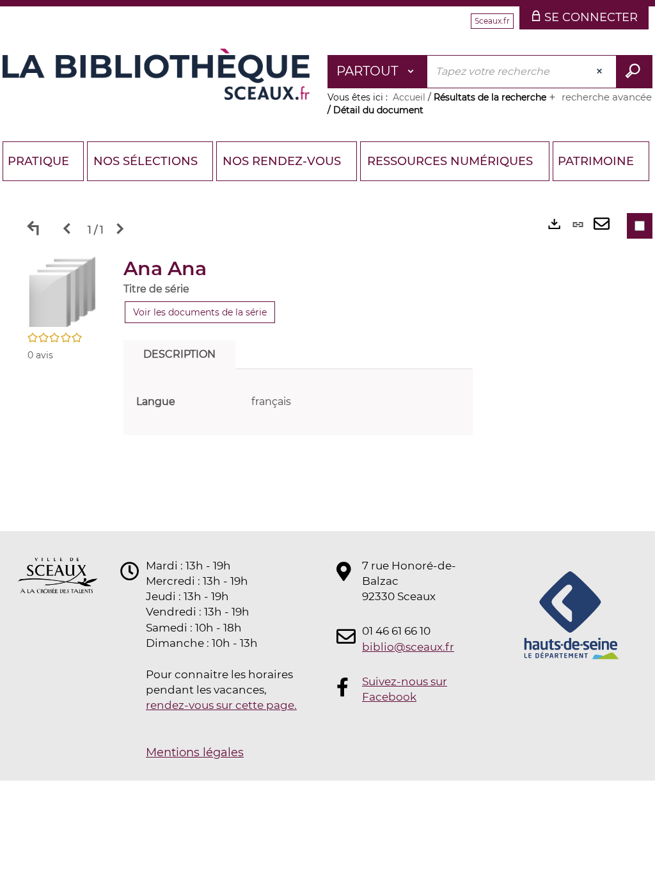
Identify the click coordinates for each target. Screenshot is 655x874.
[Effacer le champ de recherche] (600, 72)
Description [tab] (179, 354)
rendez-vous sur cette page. (221, 705)
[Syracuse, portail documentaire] (156, 74)
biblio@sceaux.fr (408, 646)
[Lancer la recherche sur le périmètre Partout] (634, 72)
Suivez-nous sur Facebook (404, 689)
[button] (63, 291)
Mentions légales (195, 752)
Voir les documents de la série (200, 312)
